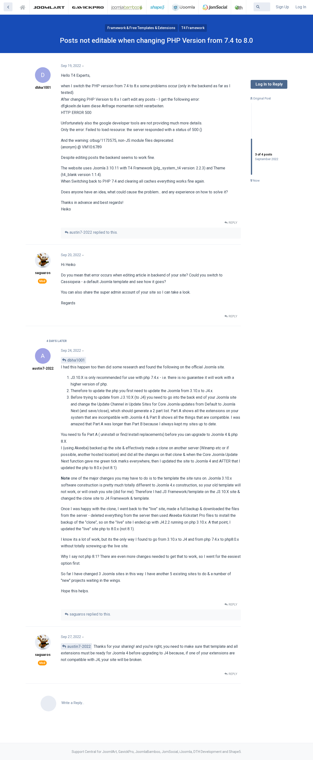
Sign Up (282, 7)
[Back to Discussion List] (8, 6)
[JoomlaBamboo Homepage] (127, 7)
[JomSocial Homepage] (215, 7)
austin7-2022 (79, 646)
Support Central (24, 6)
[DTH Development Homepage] (238, 7)
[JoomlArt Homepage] (49, 7)
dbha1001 (76, 360)
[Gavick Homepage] (87, 7)
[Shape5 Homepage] (157, 7)
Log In (300, 7)
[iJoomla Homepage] (183, 7)
